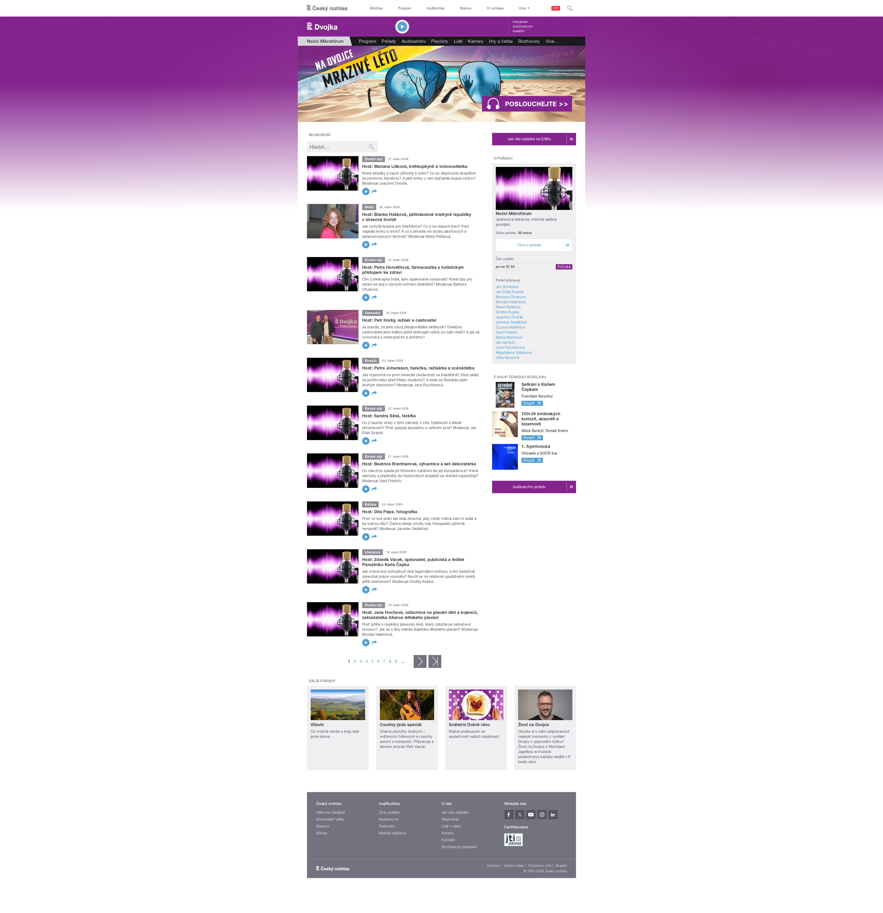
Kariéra (447, 833)
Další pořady (322, 681)
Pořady (389, 41)
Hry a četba (501, 41)
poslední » (434, 661)
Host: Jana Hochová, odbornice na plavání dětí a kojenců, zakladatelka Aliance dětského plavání (420, 615)
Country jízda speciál (400, 724)
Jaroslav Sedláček (511, 322)
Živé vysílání (389, 812)
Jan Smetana (507, 287)
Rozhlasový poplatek (459, 847)
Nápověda (450, 819)
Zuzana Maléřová (510, 327)
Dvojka (564, 267)
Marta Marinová (509, 337)
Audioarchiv (523, 26)
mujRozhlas (435, 8)
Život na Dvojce (533, 724)
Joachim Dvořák (509, 317)
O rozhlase (495, 8)
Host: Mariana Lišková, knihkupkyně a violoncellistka (414, 166)
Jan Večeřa (505, 342)
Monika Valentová (511, 302)
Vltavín (317, 724)
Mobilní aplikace (392, 833)
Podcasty (387, 826)
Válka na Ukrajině (330, 812)
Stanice (465, 8)
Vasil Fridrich (506, 332)
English (561, 865)
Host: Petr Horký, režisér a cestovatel (399, 320)
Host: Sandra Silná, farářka (389, 415)
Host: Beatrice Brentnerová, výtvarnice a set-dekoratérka (419, 463)
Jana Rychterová (510, 347)
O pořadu (503, 158)
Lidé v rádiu (451, 826)
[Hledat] (570, 8)
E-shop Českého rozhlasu (520, 377)
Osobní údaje (514, 865)
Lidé (458, 41)
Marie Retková (508, 307)
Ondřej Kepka (507, 312)
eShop (321, 833)
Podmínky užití (540, 865)
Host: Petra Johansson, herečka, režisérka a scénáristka (418, 368)
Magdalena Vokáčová (514, 352)
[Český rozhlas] (327, 8)
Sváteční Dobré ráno (469, 724)
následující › (420, 661)
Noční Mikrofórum (514, 213)
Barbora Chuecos (511, 297)
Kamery (519, 31)
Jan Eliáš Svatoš (510, 292)
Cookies (493, 865)
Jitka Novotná (507, 357)
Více (552, 41)
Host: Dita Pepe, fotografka (389, 511)
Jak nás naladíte (455, 812)
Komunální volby (330, 819)
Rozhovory (529, 41)
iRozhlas (376, 8)
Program (404, 8)
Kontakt (448, 840)
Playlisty (439, 41)
